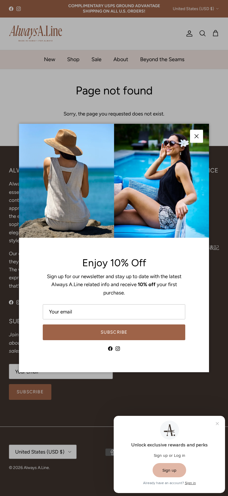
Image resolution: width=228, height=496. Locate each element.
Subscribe (114, 332)
